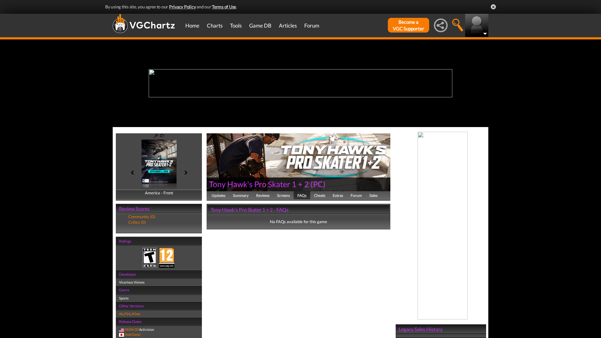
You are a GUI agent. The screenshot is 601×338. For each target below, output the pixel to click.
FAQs (301, 195)
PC (318, 184)
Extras (338, 195)
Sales (373, 195)
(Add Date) (133, 334)
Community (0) (141, 216)
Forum (311, 25)
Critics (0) (137, 222)
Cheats (319, 195)
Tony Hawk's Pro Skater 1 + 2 (259, 184)
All (121, 314)
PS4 (127, 314)
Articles (288, 25)
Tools (236, 25)
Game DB (260, 25)
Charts (215, 25)
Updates (218, 195)
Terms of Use (224, 6)
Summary (241, 195)
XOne (135, 314)
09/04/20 (131, 329)
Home (192, 25)
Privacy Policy (182, 6)
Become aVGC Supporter (408, 25)
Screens (283, 195)
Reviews (263, 195)
